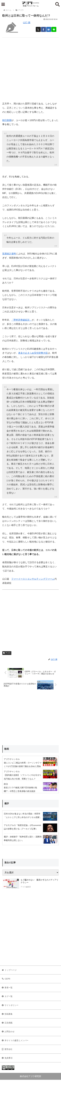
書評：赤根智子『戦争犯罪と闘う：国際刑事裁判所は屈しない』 (23, 838)
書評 (6, 803)
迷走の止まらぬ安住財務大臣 (33, 353)
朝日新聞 (6, 120)
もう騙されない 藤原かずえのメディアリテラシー (39, 881)
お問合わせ (9, 1031)
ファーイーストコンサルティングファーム (32, 579)
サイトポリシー (11, 1005)
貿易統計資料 (9, 253)
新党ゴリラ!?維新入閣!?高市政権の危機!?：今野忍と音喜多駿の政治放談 (20, 789)
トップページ (11, 970)
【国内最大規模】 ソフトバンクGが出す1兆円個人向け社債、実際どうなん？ (22, 777)
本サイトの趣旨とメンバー (16, 1040)
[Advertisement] (30, 68)
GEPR (7, 979)
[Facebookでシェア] (43, 29)
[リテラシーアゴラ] (10, 883)
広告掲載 (8, 1023)
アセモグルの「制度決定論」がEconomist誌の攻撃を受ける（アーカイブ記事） (22, 827)
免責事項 (8, 1058)
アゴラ (7, 653)
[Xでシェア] (38, 29)
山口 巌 (26, 22)
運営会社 (8, 1049)
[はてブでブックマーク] (48, 29)
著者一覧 (8, 987)
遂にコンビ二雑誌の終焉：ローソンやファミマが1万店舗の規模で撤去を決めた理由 (23, 764)
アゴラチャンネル (12, 759)
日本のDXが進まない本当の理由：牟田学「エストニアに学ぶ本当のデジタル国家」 (23, 815)
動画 (6, 749)
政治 (6, 784)
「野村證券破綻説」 (21, 320)
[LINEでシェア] (53, 29)
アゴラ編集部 (26, 887)
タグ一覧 (8, 996)
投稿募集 (8, 1014)
